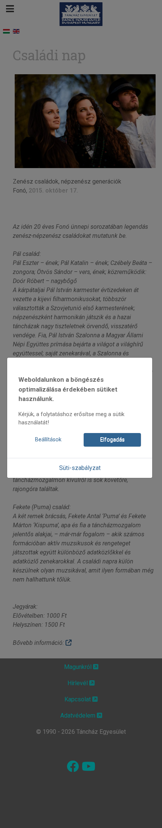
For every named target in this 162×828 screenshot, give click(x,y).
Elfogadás (112, 439)
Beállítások (48, 439)
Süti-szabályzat (80, 467)
